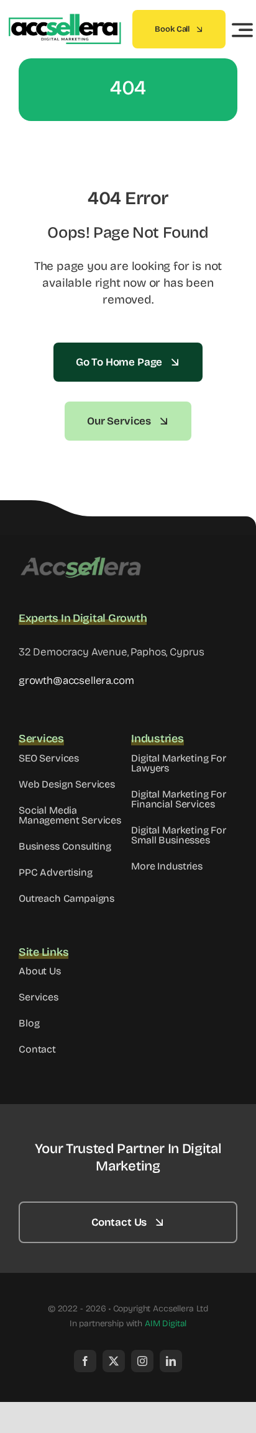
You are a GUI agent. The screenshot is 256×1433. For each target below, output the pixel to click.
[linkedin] (171, 1361)
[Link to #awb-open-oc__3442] (242, 30)
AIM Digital (165, 1323)
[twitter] (114, 1361)
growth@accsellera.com (76, 680)
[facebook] (85, 1361)
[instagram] (142, 1361)
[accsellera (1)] (64, 18)
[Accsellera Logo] (81, 560)
